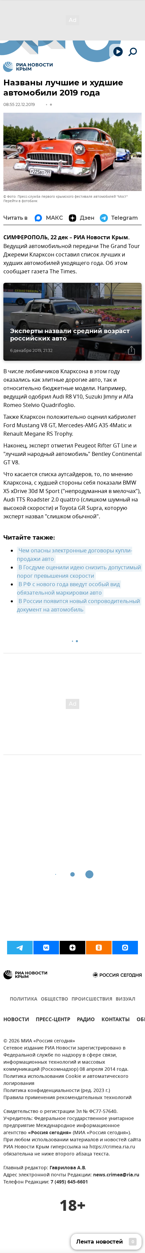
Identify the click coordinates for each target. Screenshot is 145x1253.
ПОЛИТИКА (23, 999)
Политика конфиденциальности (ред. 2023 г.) (56, 1091)
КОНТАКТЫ (116, 1020)
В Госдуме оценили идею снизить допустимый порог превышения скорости (79, 572)
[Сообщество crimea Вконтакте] (46, 947)
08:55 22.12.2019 (19, 104)
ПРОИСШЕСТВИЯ (91, 999)
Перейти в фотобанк (20, 200)
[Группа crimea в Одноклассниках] (99, 947)
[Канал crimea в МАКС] (125, 947)
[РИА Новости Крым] (27, 67)
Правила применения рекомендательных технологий (67, 1098)
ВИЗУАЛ (125, 999)
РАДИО (86, 1020)
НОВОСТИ (16, 1020)
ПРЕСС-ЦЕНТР (53, 1020)
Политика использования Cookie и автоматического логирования (65, 1080)
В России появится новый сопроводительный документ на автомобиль (79, 605)
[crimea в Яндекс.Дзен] (72, 947)
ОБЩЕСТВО (54, 999)
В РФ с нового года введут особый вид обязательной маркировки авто (69, 588)
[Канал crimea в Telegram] (20, 947)
